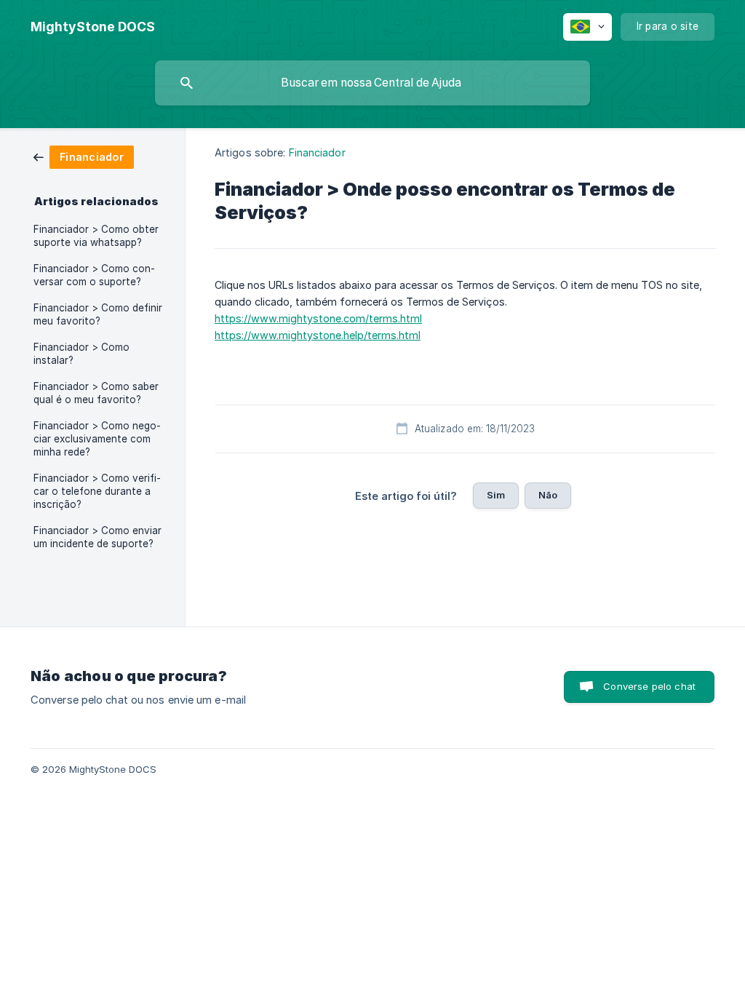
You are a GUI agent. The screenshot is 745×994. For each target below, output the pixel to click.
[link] (83, 156)
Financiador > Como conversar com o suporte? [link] (94, 275)
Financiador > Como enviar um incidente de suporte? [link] (97, 537)
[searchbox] (372, 83)
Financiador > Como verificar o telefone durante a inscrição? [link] (97, 491)
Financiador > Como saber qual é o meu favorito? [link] (96, 393)
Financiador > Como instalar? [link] (81, 353)
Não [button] (547, 495)
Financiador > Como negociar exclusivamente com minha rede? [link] (97, 439)
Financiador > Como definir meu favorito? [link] (97, 314)
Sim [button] (496, 495)
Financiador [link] (317, 152)
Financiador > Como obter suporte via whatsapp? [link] (96, 235)
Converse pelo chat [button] (649, 686)
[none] (93, 27)
